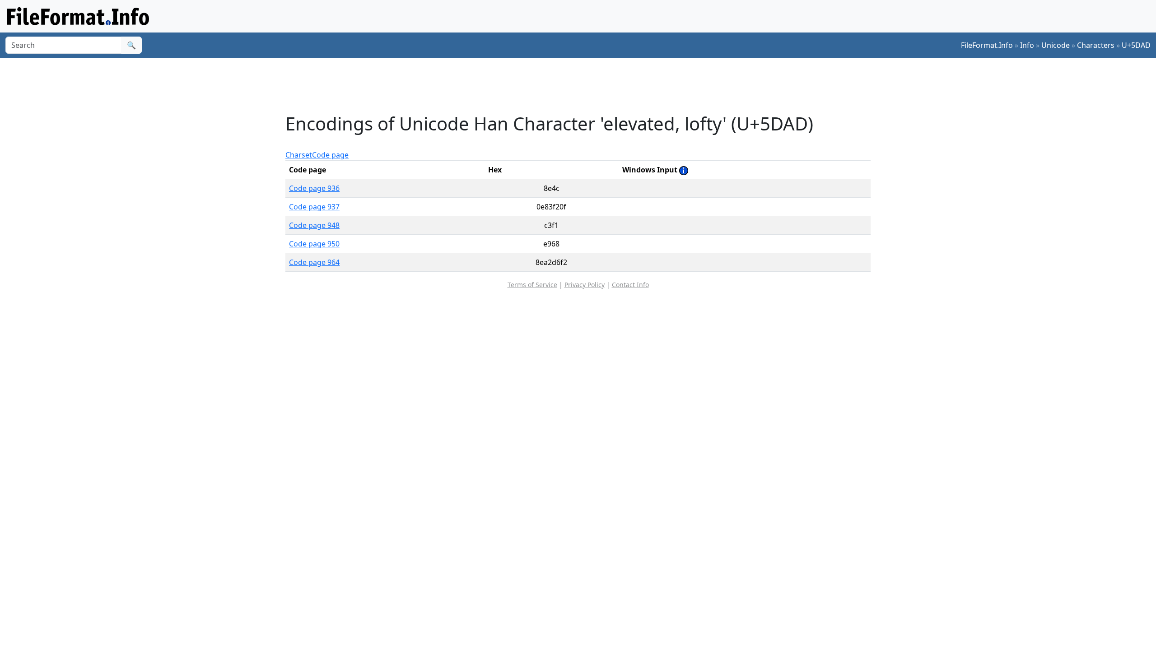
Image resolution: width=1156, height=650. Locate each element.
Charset (298, 155)
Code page (330, 155)
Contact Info (630, 284)
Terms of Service (532, 284)
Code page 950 (314, 244)
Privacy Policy (584, 284)
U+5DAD (1136, 45)
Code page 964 (314, 262)
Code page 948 (314, 225)
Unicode (1055, 45)
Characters (1095, 45)
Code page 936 (314, 188)
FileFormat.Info (987, 45)
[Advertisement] (583, 85)
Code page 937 (314, 207)
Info (1027, 45)
